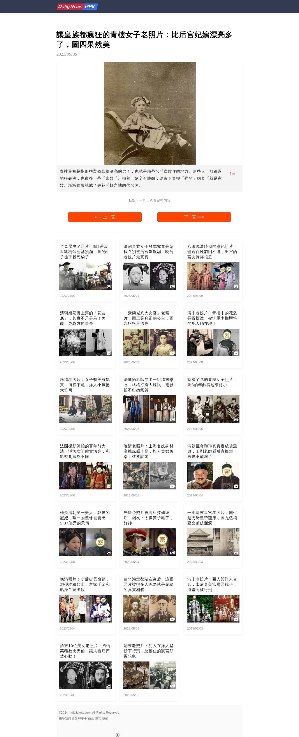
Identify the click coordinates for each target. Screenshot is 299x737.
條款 (91, 718)
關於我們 (65, 718)
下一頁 (190, 217)
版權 (105, 718)
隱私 (98, 718)
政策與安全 (79, 718)
